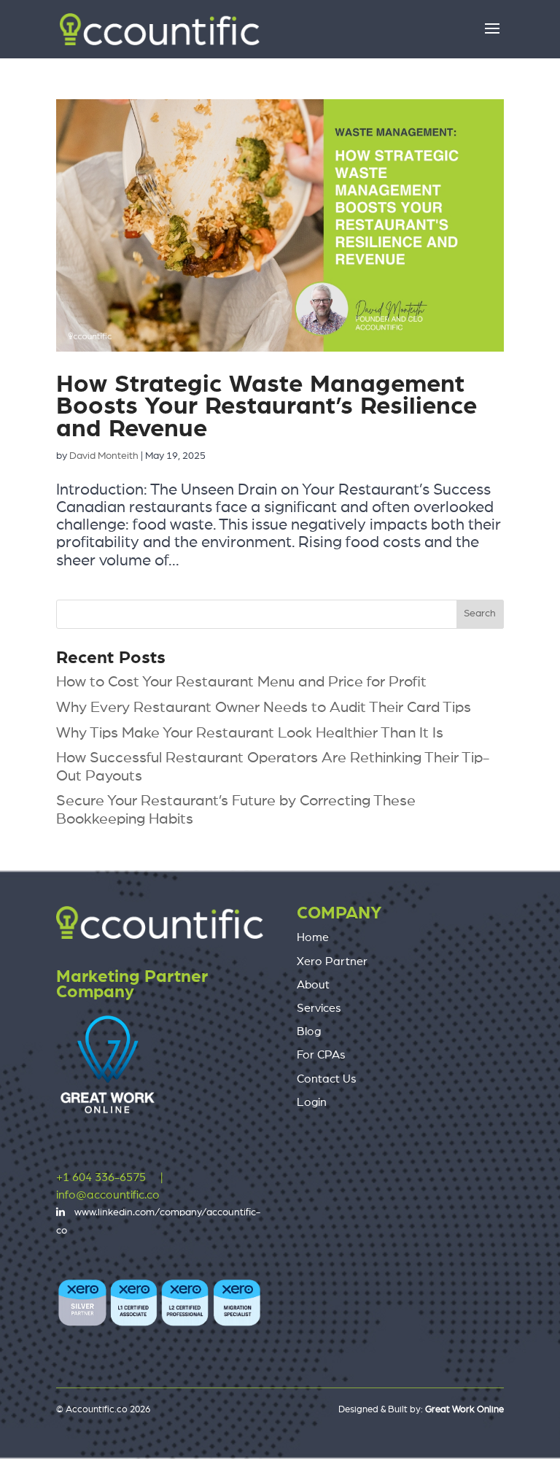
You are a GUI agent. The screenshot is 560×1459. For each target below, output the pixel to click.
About (313, 985)
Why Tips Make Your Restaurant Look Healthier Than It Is (249, 732)
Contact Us (327, 1079)
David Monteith (104, 456)
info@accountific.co (108, 1195)
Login (312, 1102)
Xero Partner (332, 961)
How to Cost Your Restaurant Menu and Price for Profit (241, 681)
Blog (309, 1031)
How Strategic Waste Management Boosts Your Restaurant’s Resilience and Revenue (266, 406)
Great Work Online (464, 1410)
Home (313, 937)
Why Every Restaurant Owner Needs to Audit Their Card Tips (263, 707)
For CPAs (321, 1055)
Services (319, 1008)
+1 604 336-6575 (101, 1177)
